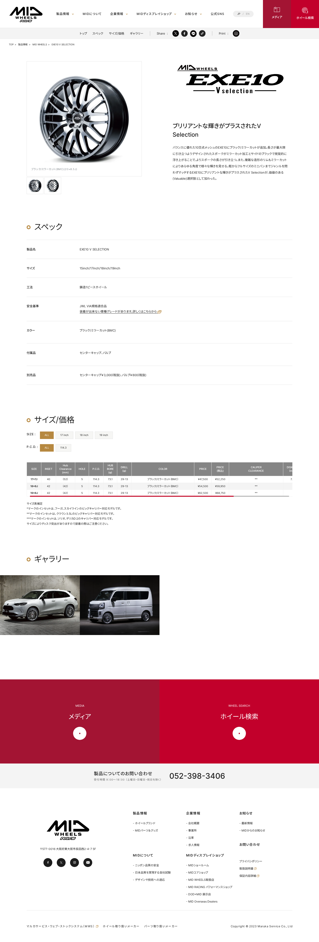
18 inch (84, 435)
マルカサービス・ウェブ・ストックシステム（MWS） (61, 926)
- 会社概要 (192, 823)
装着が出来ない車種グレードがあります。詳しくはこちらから (119, 311)
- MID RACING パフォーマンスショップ (209, 887)
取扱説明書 (246, 868)
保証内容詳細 (248, 876)
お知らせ (191, 14)
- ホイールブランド (144, 823)
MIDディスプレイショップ (154, 14)
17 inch (64, 435)
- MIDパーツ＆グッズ (145, 830)
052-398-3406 (197, 776)
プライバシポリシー (250, 861)
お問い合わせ (249, 844)
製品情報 (63, 14)
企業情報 (117, 14)
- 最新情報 (246, 823)
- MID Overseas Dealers (201, 901)
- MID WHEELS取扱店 (200, 879)
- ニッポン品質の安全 (146, 865)
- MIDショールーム (197, 865)
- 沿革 (190, 837)
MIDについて (92, 14)
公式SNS (217, 14)
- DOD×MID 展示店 (198, 894)
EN (247, 13)
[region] (159, 479)
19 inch (103, 435)
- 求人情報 (192, 845)
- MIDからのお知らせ (252, 830)
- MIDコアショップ (197, 872)
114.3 (63, 447)
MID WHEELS (39, 44)
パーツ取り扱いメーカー (161, 926)
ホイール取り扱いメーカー (121, 926)
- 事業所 (191, 830)
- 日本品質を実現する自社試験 (152, 872)
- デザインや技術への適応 (149, 879)
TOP (11, 44)
